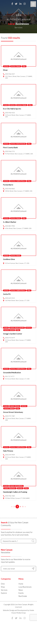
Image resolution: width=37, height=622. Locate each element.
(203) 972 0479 (10, 338)
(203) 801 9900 (10, 226)
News (20, 590)
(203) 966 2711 (10, 151)
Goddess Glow (9, 259)
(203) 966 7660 (10, 496)
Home (20, 584)
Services (6, 66)
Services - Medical (9, 408)
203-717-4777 (9, 376)
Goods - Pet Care (14, 406)
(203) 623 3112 (10, 298)
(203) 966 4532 (10, 113)
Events (21, 593)
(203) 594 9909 (10, 455)
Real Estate (22, 596)
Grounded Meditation (12, 372)
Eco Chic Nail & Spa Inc (12, 109)
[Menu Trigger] (33, 4)
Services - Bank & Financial (18, 143)
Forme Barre (8, 185)
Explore (4, 593)
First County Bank (10, 147)
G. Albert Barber (9, 222)
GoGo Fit (7, 294)
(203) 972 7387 (10, 416)
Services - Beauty (15, 66)
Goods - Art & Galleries (16, 485)
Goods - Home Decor (10, 488)
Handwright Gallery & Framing (15, 492)
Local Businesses (25, 587)
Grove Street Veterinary (13, 412)
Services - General (9, 330)
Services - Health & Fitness (18, 181)
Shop (24, 66)
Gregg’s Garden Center (12, 334)
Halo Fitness (8, 451)
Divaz (5, 70)
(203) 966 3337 (10, 74)
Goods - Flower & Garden (17, 327)
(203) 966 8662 (10, 188)
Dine (3, 584)
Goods (6, 105)
